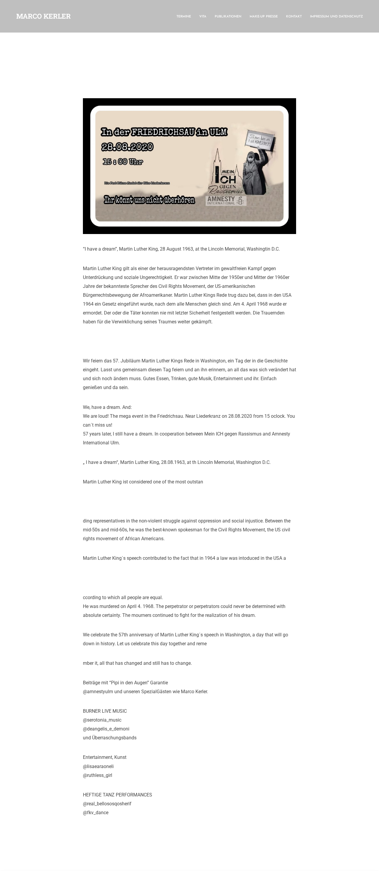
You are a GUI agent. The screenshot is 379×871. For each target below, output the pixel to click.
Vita (202, 16)
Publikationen (228, 16)
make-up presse (264, 16)
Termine (183, 16)
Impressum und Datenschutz (336, 16)
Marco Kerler (43, 16)
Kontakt (294, 16)
